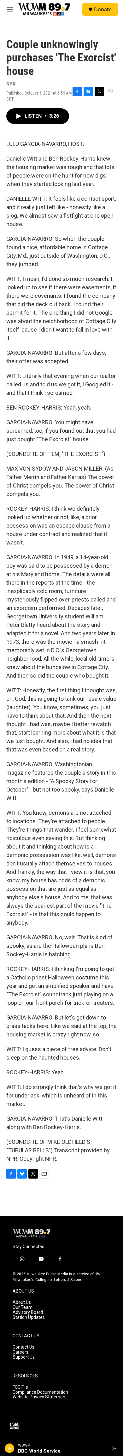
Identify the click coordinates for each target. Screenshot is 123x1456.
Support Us (24, 1357)
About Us (22, 1302)
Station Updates (29, 1317)
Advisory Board (28, 1312)
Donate (103, 9)
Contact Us (23, 1347)
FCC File (20, 1387)
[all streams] (114, 1448)
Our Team (22, 1307)
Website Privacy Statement (40, 1397)
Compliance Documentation (40, 1392)
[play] (10, 1448)
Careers (20, 1352)
